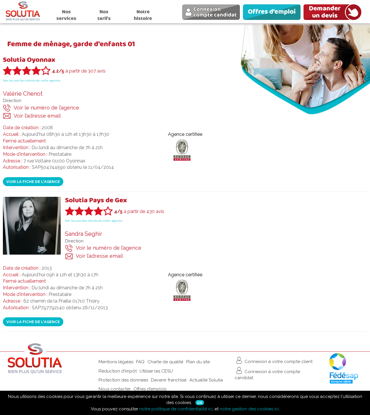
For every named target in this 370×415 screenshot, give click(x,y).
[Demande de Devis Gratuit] (334, 13)
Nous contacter (115, 389)
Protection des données (123, 380)
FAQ (140, 361)
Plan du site (198, 361)
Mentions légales (116, 361)
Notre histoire (143, 15)
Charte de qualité (165, 361)
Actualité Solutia (206, 380)
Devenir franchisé (168, 380)
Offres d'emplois (150, 389)
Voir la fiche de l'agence (33, 181)
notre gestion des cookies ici (249, 409)
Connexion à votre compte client (277, 361)
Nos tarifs (104, 15)
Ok (200, 402)
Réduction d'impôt (118, 371)
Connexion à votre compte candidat (267, 374)
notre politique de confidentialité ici (175, 409)
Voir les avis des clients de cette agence (31, 80)
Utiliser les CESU (156, 371)
